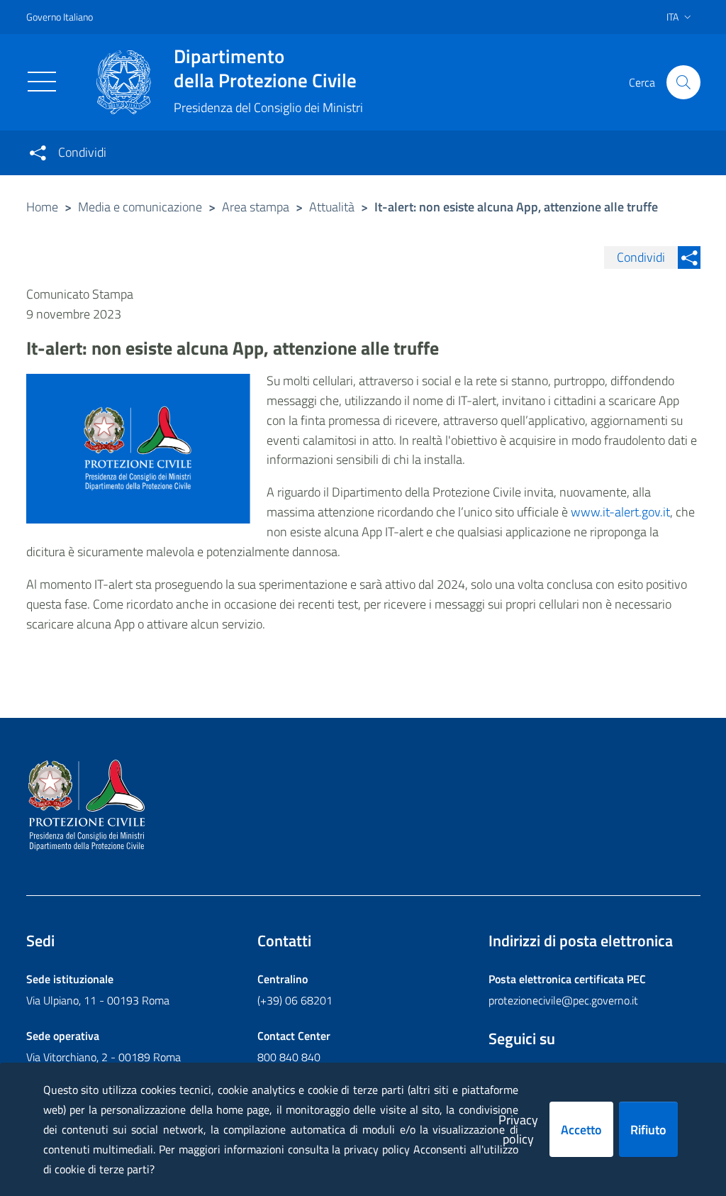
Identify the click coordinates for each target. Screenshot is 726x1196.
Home (42, 206)
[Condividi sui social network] (37, 152)
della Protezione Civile (265, 68)
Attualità (331, 206)
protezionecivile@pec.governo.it (563, 1000)
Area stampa (255, 206)
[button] (683, 82)
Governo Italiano (59, 16)
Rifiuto (648, 1129)
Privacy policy (518, 1129)
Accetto (581, 1129)
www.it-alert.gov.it (620, 511)
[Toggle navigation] (42, 82)
